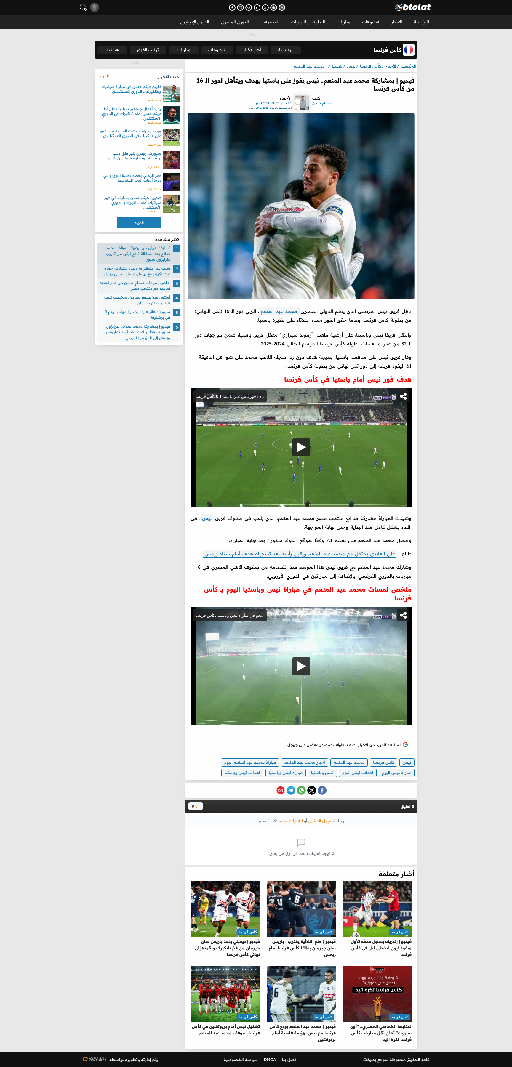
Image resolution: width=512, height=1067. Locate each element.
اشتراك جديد (291, 820)
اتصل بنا (289, 1059)
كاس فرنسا (383, 762)
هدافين (112, 49)
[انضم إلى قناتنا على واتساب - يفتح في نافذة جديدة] (273, 7)
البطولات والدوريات (308, 22)
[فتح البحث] (83, 7)
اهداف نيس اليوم (357, 772)
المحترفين (270, 22)
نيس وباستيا (322, 772)
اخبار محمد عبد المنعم (304, 762)
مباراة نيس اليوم (396, 772)
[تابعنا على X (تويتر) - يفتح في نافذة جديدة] (265, 7)
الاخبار (396, 22)
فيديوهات (371, 22)
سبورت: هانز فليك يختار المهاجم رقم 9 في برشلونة (137, 314)
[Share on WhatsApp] (301, 790)
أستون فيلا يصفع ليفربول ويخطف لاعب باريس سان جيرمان (137, 300)
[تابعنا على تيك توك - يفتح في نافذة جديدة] (257, 7)
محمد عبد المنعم (280, 311)
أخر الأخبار (252, 49)
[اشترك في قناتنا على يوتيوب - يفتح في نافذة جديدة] (248, 7)
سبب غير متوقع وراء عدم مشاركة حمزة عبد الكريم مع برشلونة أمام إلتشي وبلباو (137, 271)
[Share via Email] (280, 790)
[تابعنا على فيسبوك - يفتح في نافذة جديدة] (232, 7)
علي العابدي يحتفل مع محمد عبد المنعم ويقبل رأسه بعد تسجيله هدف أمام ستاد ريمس (300, 554)
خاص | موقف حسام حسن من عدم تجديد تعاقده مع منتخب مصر (135, 285)
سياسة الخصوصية (241, 1059)
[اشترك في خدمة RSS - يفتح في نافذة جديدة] (282, 7)
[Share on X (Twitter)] (311, 790)
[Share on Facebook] (322, 790)
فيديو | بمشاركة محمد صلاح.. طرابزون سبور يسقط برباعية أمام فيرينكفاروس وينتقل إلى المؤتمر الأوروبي (138, 332)
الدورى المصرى (235, 22)
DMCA (270, 1059)
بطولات (369, 1059)
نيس (207, 518)
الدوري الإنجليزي (194, 22)
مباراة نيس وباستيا (286, 772)
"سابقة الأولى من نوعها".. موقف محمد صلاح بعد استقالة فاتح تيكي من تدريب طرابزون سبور (138, 253)
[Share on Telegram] (291, 790)
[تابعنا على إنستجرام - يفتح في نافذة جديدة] (240, 7)
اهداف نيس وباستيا (242, 772)
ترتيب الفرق (148, 49)
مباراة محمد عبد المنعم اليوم (250, 762)
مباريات (343, 22)
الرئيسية (421, 22)
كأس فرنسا (400, 932)
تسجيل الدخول (321, 820)
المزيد (104, 75)
